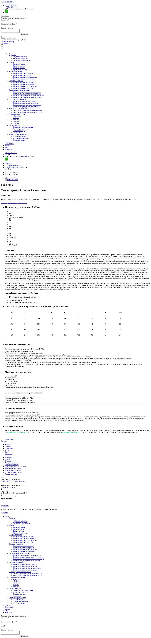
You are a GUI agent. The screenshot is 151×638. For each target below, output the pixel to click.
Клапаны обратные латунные (23, 88)
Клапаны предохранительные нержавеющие (28, 95)
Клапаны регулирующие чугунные (25, 103)
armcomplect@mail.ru (26, 9)
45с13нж (16, 118)
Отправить (24, 34)
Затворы (8, 461)
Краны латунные (19, 64)
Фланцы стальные (19, 136)
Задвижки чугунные (20, 58)
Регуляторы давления (20, 129)
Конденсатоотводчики (17, 114)
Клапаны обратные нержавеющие (25, 86)
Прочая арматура (15, 125)
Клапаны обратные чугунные (23, 84)
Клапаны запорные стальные (23, 73)
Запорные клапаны (15, 71)
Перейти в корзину (7, 42)
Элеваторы (17, 132)
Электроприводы (19, 131)
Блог (6, 147)
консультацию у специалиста (17, 432)
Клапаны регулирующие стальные (25, 101)
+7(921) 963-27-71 (11, 5)
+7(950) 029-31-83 (11, 7)
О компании (9, 144)
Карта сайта (5, 506)
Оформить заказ (6, 43)
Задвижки (12, 55)
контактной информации (71, 432)
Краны (11, 62)
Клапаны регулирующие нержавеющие (27, 105)
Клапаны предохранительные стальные (27, 92)
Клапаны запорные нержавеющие (25, 77)
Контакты (8, 149)
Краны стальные (19, 66)
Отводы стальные (19, 140)
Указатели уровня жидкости (23, 127)
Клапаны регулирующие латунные (25, 107)
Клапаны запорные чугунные (23, 75)
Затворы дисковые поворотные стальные (27, 110)
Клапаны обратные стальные (23, 82)
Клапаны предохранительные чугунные (27, 94)
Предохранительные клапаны (19, 90)
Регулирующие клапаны (17, 99)
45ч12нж (16, 120)
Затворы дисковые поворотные (20, 108)
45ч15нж (16, 121)
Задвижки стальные (20, 57)
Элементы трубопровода (17, 134)
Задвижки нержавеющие (22, 60)
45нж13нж (17, 116)
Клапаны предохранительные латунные (27, 97)
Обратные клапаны (16, 81)
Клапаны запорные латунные (23, 79)
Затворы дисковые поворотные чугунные (27, 112)
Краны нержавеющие (20, 70)
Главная (7, 142)
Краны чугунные (19, 68)
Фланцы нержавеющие (21, 138)
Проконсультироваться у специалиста (14, 203)
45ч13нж (16, 123)
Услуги (7, 145)
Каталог (8, 53)
